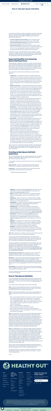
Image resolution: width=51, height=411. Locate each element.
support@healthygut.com (32, 404)
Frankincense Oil (13, 206)
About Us (29, 374)
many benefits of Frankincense (35, 212)
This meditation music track (18, 260)
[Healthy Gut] (25, 365)
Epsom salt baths (26, 34)
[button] (2, 408)
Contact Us (21, 374)
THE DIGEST (42, 3)
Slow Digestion (14, 378)
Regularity (5, 380)
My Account (21, 376)
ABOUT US (37, 3)
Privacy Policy (9, 410)
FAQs (20, 385)
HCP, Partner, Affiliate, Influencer (29, 378)
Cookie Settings (43, 410)
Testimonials (29, 381)
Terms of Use (16, 410)
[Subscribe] (46, 380)
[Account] (45, 4)
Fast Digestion (14, 390)
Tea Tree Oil (12, 213)
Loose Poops (5, 382)
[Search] (34, 4)
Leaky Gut (5, 378)
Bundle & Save (6, 384)
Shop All (4, 386)
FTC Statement (35, 410)
